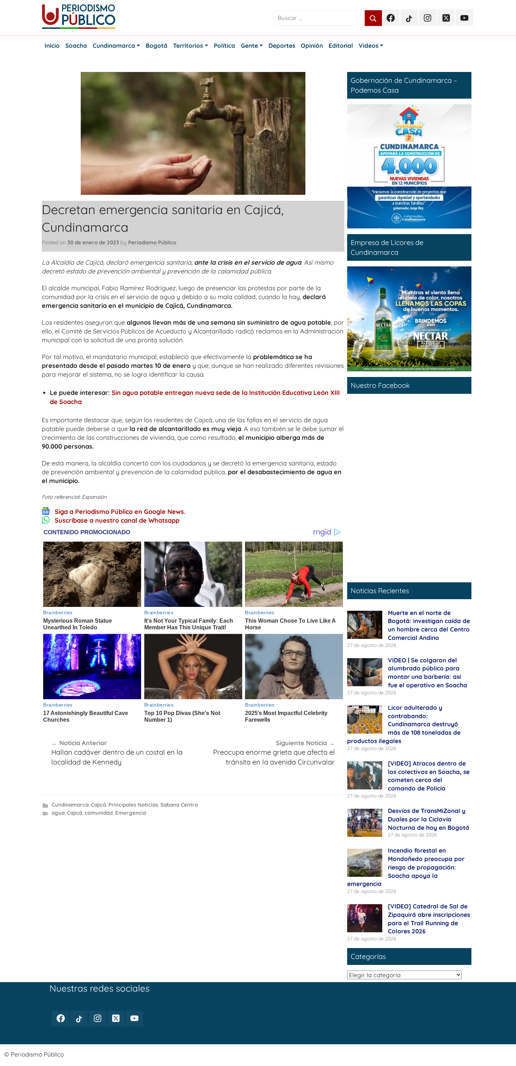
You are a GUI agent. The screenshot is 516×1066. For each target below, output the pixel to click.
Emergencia (130, 812)
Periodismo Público (152, 242)
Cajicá (98, 804)
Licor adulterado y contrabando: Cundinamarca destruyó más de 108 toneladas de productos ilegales (404, 724)
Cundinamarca (70, 804)
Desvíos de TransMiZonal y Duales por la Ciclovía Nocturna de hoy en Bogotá (428, 819)
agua (58, 812)
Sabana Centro (179, 804)
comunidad (99, 812)
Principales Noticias (133, 804)
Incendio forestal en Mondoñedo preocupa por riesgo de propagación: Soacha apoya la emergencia (405, 867)
